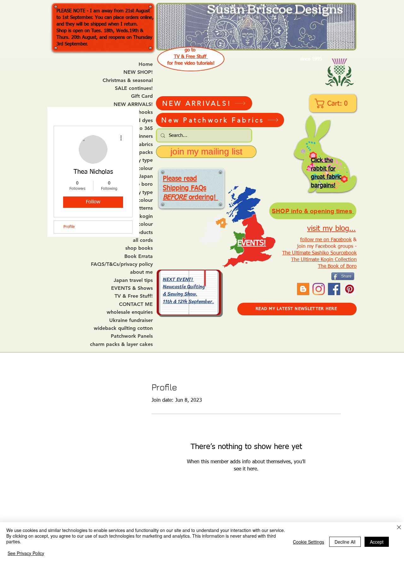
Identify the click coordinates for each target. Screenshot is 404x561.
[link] (333, 103)
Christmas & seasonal (128, 80)
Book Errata (138, 256)
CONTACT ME (136, 304)
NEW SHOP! (138, 72)
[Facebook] (334, 289)
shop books (139, 248)
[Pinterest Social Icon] (349, 289)
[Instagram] (318, 289)
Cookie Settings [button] (308, 542)
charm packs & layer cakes (121, 344)
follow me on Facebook (326, 240)
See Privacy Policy (26, 553)
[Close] (399, 527)
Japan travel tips (133, 280)
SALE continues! (134, 88)
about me (141, 272)
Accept (376, 542)
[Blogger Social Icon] (303, 289)
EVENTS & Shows (132, 288)
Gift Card (142, 96)
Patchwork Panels (132, 336)
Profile (69, 227)
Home (146, 64)
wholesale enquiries (130, 312)
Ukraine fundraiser (131, 320)
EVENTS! (251, 243)
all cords (143, 240)
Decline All (345, 542)
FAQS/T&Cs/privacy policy (122, 264)
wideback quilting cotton (123, 328)
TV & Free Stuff (191, 56)
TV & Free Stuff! (134, 296)
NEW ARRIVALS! (133, 104)
